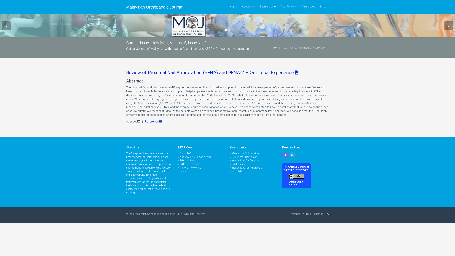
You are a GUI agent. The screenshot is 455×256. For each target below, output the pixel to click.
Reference (152, 121)
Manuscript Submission (245, 153)
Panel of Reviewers (190, 167)
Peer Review (288, 6)
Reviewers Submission (244, 157)
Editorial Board (188, 160)
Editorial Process (189, 164)
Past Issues (308, 6)
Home (233, 6)
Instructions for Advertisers (247, 167)
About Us (247, 6)
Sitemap (318, 213)
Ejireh (308, 213)
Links (323, 6)
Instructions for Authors (245, 160)
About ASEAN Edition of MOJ (196, 157)
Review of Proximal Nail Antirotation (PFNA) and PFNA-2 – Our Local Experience (210, 72)
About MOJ (186, 153)
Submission (267, 6)
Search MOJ (238, 171)
